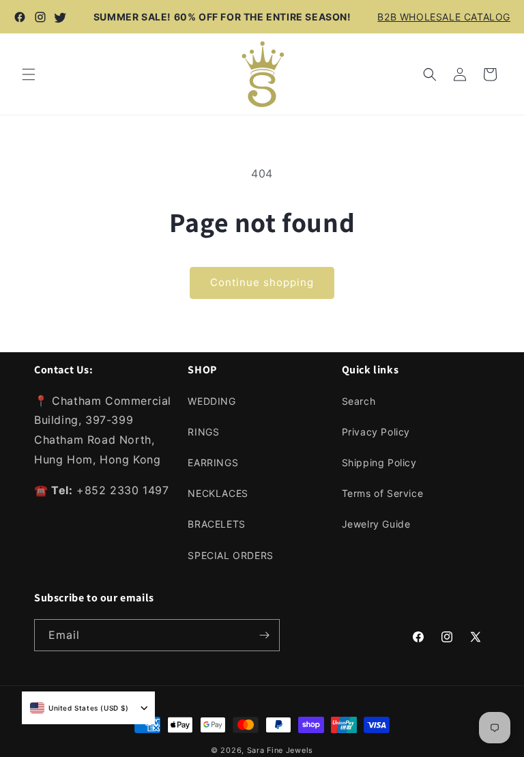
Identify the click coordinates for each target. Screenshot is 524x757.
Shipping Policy (379, 462)
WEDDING (211, 401)
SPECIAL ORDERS (230, 555)
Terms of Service (383, 493)
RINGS (203, 432)
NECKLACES (218, 493)
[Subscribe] (264, 635)
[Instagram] (40, 17)
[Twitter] (61, 17)
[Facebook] (20, 17)
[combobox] (79, 708)
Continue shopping (262, 282)
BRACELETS (216, 524)
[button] (29, 74)
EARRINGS (213, 462)
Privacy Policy (376, 432)
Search (359, 401)
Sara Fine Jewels (280, 750)
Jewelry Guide (376, 524)
